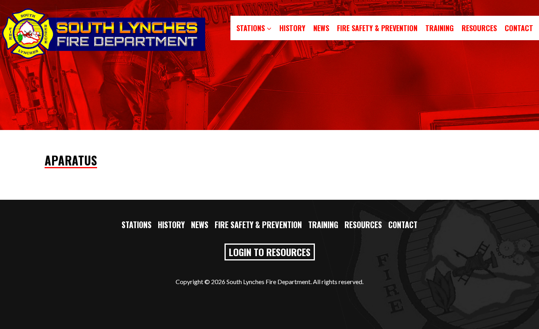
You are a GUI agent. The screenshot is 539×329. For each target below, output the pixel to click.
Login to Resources (270, 252)
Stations (251, 28)
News (321, 28)
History (292, 28)
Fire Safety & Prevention (377, 28)
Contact (519, 28)
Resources (479, 28)
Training (439, 28)
